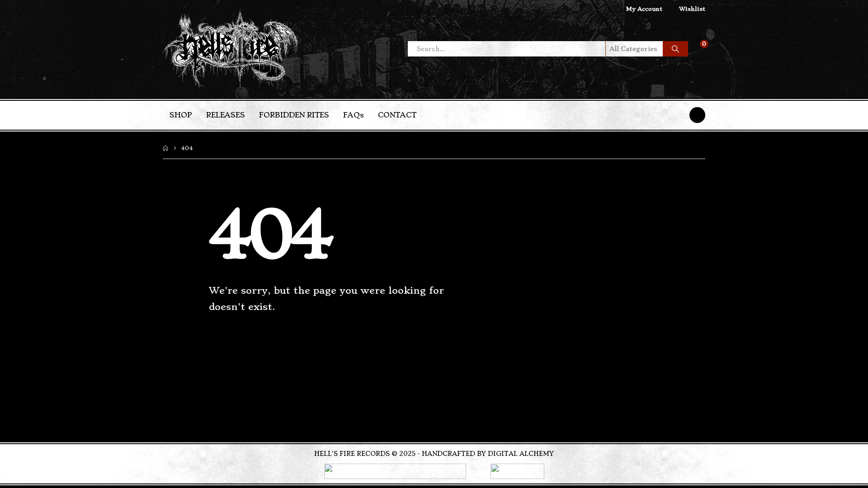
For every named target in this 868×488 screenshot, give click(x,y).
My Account (644, 8)
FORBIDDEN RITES (294, 115)
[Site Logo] (230, 49)
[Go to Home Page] (165, 148)
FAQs (353, 115)
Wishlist (692, 8)
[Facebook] (697, 115)
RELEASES (225, 115)
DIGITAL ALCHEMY (521, 453)
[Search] (675, 48)
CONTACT (397, 115)
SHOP (181, 115)
